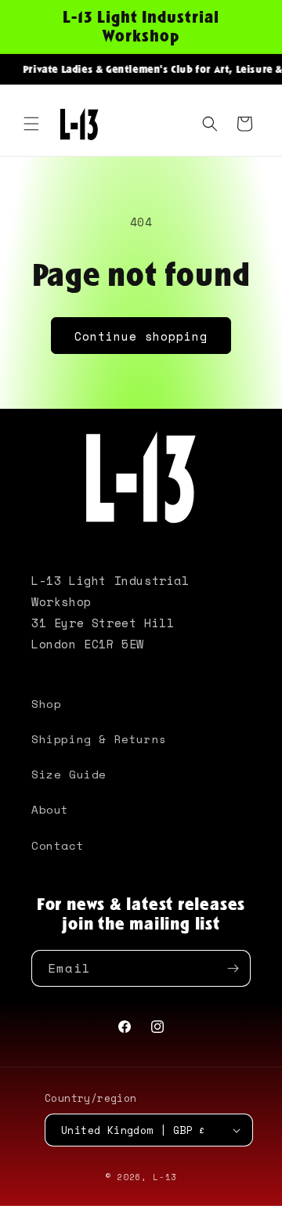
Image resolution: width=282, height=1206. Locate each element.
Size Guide (69, 774)
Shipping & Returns (99, 739)
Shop (46, 703)
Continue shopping (141, 336)
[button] (31, 124)
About (50, 809)
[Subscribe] (232, 968)
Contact (57, 845)
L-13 (165, 1177)
